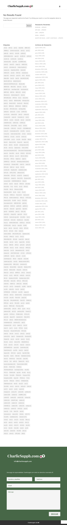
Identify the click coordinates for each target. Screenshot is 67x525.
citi (25, 125)
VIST (27, 414)
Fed (6, 189)
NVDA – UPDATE (40, 35)
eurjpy (13, 178)
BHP (12, 92)
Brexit (26, 103)
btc (6, 109)
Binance (7, 95)
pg (23, 308)
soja (16, 347)
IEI (5, 231)
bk (19, 97)
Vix (6, 416)
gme (17, 211)
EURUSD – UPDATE (40, 27)
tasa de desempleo (9, 364)
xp (26, 428)
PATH (6, 303)
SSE (17, 355)
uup (25, 408)
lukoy (18, 256)
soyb (26, 350)
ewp (16, 183)
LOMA (6, 256)
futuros (7, 200)
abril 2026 (38, 58)
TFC (6, 372)
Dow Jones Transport (24, 150)
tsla (6, 380)
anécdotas (12, 67)
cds (22, 120)
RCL (6, 319)
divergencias (24, 145)
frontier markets (14, 197)
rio (14, 325)
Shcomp (28, 336)
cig (19, 125)
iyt (16, 242)
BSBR (25, 106)
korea (22, 247)
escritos (6, 170)
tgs (18, 372)
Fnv (23, 192)
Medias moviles (24, 261)
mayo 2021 (38, 217)
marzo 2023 (38, 158)
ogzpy (26, 292)
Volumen (22, 416)
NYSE (14, 292)
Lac (12, 250)
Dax (24, 139)
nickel (6, 283)
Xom (16, 428)
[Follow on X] (8, 466)
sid (17, 339)
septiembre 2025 (39, 77)
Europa (27, 178)
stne (6, 358)
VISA (21, 414)
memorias (23, 264)
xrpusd (12, 430)
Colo (19, 128)
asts (12, 72)
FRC (6, 197)
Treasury (26, 375)
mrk (23, 272)
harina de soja (14, 217)
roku (6, 328)
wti (21, 422)
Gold (6, 214)
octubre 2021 (38, 203)
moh (12, 272)
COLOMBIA (27, 128)
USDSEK (7, 405)
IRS (15, 239)
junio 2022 (38, 182)
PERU (11, 306)
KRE (28, 247)
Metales (27, 267)
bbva (19, 86)
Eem (6, 158)
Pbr (17, 303)
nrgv (29, 286)
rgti (23, 322)
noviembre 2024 (39, 104)
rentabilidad (8, 322)
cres (28, 131)
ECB (22, 153)
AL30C (6, 59)
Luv (23, 256)
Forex (19, 195)
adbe (6, 53)
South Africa (24, 347)
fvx (14, 200)
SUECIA (12, 358)
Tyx (6, 386)
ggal (18, 208)
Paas (17, 297)
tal (27, 361)
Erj (17, 167)
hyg (20, 225)
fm (19, 192)
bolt (10, 100)
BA (28, 75)
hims (13, 220)
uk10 (17, 386)
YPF (17, 433)
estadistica (22, 170)
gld (5, 211)
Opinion (18, 294)
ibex (16, 228)
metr (6, 269)
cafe (20, 114)
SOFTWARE (8, 347)
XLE (16, 425)
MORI (17, 272)
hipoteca (20, 220)
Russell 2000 (15, 331)
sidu (23, 339)
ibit (21, 228)
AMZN (24, 64)
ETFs (13, 172)
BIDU (18, 92)
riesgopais (7, 325)
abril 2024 (38, 123)
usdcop (27, 397)
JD (28, 242)
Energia (15, 164)
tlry (28, 372)
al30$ (29, 56)
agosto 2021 (38, 209)
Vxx (22, 419)
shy (12, 339)
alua (14, 61)
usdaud (14, 394)
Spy (6, 355)
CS (12, 136)
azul (18, 75)
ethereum (20, 172)
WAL (27, 419)
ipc (17, 236)
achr (22, 50)
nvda (11, 289)
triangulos (8, 378)
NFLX (24, 281)
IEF (26, 228)
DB (29, 139)
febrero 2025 (38, 96)
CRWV (6, 136)
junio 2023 (38, 150)
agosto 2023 (38, 144)
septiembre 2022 (39, 174)
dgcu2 (26, 142)
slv (5, 344)
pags (24, 297)
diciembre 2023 (39, 133)
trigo (16, 378)
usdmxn (7, 403)
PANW (28, 300)
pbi (11, 303)
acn (27, 50)
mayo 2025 (38, 88)
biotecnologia (15, 95)
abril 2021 (38, 219)
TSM (12, 380)
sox (15, 350)
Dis (16, 145)
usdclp (13, 397)
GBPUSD (17, 203)
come (6, 131)
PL (28, 308)
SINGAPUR (25, 342)
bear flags (15, 89)
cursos (23, 136)
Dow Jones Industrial (10, 150)
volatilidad (14, 416)
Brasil (12, 103)
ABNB (6, 50)
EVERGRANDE (16, 181)
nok (11, 286)
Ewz (6, 186)
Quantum (19, 317)
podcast (20, 311)
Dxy (11, 153)
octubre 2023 (38, 139)
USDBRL (22, 394)
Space (6, 353)
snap (22, 344)
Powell (28, 311)
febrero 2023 (38, 160)
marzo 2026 (38, 61)
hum (14, 225)
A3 (5, 47)
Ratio (26, 317)
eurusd (7, 181)
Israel (21, 239)
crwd (29, 133)
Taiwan (21, 361)
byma (12, 111)
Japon (21, 242)
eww (27, 183)
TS (27, 378)
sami (6, 333)
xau (5, 425)
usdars (7, 394)
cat (27, 117)
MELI (15, 264)
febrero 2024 (38, 128)
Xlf (22, 425)
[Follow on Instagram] (11, 466)
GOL (23, 211)
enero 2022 (38, 195)
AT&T (18, 72)
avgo (6, 75)
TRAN (18, 375)
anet (6, 67)
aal (15, 47)
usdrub (21, 403)
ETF (6, 172)
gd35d (18, 206)
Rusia (6, 331)
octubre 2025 (38, 74)
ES (22, 167)
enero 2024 (38, 131)
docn (11, 147)
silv (11, 342)
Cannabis (21, 117)
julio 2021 (37, 211)
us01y (13, 392)
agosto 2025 (38, 80)
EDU (12, 156)
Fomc (6, 195)
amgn (18, 64)
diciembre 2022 (39, 166)
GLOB (11, 211)
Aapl (21, 47)
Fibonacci (18, 189)
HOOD (22, 222)
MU (5, 278)
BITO (15, 97)
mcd (15, 261)
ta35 (15, 361)
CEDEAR (7, 122)
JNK (16, 244)
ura (15, 389)
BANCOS (17, 81)
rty (25, 328)
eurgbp (25, 175)
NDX (6, 281)
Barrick (22, 84)
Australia (25, 72)
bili (23, 92)
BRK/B (18, 106)
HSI (28, 222)
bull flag (22, 109)
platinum (7, 311)
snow (28, 344)
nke (6, 286)
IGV (11, 231)
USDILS (6, 400)
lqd (12, 256)
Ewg (24, 181)
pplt (6, 314)
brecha (19, 103)
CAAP (24, 111)
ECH (28, 153)
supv (25, 358)
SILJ (6, 342)
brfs (5, 106)
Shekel (6, 339)
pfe (14, 308)
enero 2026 (38, 66)
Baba (6, 78)
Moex (6, 272)
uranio (21, 389)
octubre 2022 (38, 171)
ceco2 (28, 120)
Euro (20, 178)
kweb (6, 250)
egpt (24, 158)
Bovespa (26, 100)
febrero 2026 (38, 63)
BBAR (6, 86)
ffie (11, 189)
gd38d (25, 206)
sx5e (6, 361)
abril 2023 (38, 155)
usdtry (21, 405)
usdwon (6, 408)
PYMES (19, 314)
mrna (28, 272)
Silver (17, 342)
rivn (25, 325)
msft (22, 275)
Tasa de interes (22, 364)
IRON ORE (7, 239)
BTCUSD (13, 109)
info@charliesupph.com (23, 461)
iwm (11, 242)
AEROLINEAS (8, 56)
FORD (12, 195)
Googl (13, 214)
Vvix (6, 419)
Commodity (14, 131)
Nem (13, 281)
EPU (6, 167)
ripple (19, 325)
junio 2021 (38, 214)
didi (10, 145)
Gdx (6, 208)
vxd (11, 419)
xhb (10, 425)
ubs (11, 386)
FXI (24, 200)
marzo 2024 (38, 125)
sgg (13, 336)
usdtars (14, 405)
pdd (27, 303)
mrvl (6, 275)
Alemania (7, 61)
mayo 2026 (38, 55)
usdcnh (20, 397)
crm (23, 133)
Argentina (15, 70)
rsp (10, 328)
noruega (17, 286)
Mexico (12, 269)
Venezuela (7, 414)
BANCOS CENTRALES (10, 84)
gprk (20, 214)
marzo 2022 (38, 190)
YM (6, 433)
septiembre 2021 (39, 206)
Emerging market (23, 161)
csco (18, 136)
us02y (20, 392)
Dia (5, 145)
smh (16, 344)
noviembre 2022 (39, 168)
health (6, 220)
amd (12, 64)
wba (10, 422)
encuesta (7, 164)
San (11, 333)
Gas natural (8, 203)
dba (5, 142)
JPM (6, 247)
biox (23, 95)
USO (20, 408)
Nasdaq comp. (24, 278)
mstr (28, 275)
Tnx (12, 375)
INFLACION (17, 233)
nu (5, 289)
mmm (25, 269)
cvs (13, 139)
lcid (27, 250)
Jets (6, 244)
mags (20, 258)
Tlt (6, 375)
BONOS (17, 100)
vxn (16, 419)
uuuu (6, 411)
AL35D (20, 59)
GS (25, 214)
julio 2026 (37, 50)
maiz (26, 258)
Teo (27, 369)
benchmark (24, 89)
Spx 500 (26, 353)
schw (22, 333)
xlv (5, 428)
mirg (19, 269)
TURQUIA (24, 380)
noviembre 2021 (39, 201)
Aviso (12, 75)
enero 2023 (38, 163)
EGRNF (6, 161)
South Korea (8, 350)
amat (6, 64)
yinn (24, 430)
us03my (27, 392)
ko (16, 247)
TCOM (19, 367)
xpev (6, 430)
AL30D (13, 59)
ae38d (23, 53)
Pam (22, 300)
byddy (6, 111)
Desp (19, 142)
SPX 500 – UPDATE (40, 30)
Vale (16, 411)
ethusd (6, 175)
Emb (13, 161)
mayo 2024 (38, 120)
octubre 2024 (38, 107)
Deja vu (12, 142)
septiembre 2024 (39, 109)
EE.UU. (24, 156)
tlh (23, 372)
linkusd (6, 253)
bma (25, 97)
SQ (11, 355)
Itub (6, 242)
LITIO (28, 253)
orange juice (27, 294)
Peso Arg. (19, 306)
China (14, 125)
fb (16, 186)
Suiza (18, 358)
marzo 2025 (38, 93)
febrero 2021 (38, 225)
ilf (16, 231)
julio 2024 (37, 115)
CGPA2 (22, 122)
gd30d (6, 206)
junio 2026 (38, 53)
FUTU (28, 197)
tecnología (19, 369)
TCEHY (12, 367)
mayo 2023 (38, 152)
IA (24, 225)
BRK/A (11, 106)
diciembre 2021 (39, 198)
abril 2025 (38, 90)
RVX (24, 331)
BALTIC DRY (8, 81)
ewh (6, 183)
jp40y (28, 244)
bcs (24, 86)
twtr (15, 383)
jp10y (22, 244)
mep (6, 267)
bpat (6, 103)
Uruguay (7, 392)
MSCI (16, 275)
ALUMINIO (22, 61)
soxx (21, 350)
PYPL (26, 314)
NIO (25, 283)
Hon (6, 222)
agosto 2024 (38, 112)
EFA (12, 158)
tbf (5, 367)
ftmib (22, 197)
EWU (22, 183)
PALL (6, 300)
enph (22, 164)
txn (26, 383)
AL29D (22, 56)
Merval (13, 267)
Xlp (28, 425)
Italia (27, 239)
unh (5, 389)
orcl (6, 297)
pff (19, 308)
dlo (5, 147)
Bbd (13, 86)
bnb (5, 100)
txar (21, 383)
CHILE (6, 125)
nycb (22, 289)
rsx (15, 328)
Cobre (6, 128)
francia (26, 195)
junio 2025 (38, 85)
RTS (21, 328)
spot (19, 353)
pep (5, 306)
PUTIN (12, 314)
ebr (17, 153)
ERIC (12, 167)
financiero (8, 192)
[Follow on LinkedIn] (15, 466)
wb (5, 422)
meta (20, 267)
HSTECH (7, 225)
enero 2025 (38, 98)
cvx (18, 139)
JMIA (11, 244)
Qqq (12, 317)
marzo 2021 (38, 222)
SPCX (13, 353)
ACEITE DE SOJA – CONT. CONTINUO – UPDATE (49, 38)
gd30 (24, 203)
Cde (17, 120)
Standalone (25, 355)
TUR (17, 380)
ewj (11, 183)
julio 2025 (37, 82)
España (14, 170)
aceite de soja (14, 50)
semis (7, 336)
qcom (6, 317)
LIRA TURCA (15, 253)
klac (12, 247)
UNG (29, 386)
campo (26, 114)
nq (23, 286)
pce (22, 303)
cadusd (14, 114)
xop (21, 428)
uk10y (23, 386)
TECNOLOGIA (8, 369)
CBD (6, 120)
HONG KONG (13, 222)
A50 (10, 47)
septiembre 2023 (39, 141)
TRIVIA (22, 378)
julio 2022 (37, 179)
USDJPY (14, 400)
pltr (14, 311)
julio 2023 (37, 147)
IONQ (12, 236)
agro (16, 56)
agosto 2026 (38, 47)
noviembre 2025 (39, 72)
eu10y (19, 175)
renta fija (17, 322)
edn (6, 156)
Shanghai (19, 336)
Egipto (18, 158)
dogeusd (17, 147)
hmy (27, 220)
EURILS (6, 178)
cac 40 (6, 114)
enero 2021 (38, 227)
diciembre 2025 (39, 69)
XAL (27, 422)
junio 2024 (38, 117)
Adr (17, 53)
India (21, 231)
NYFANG (7, 292)
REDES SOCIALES (20, 319)
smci (10, 344)
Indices (7, 233)
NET (19, 281)
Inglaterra (26, 233)
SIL (27, 339)
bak (17, 78)
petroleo (7, 308)
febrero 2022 (38, 192)
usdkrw (21, 400)
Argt (23, 70)
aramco (6, 70)
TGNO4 (12, 372)
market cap (8, 261)
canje (14, 117)
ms (10, 275)
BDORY (7, 89)
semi (28, 333)
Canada (7, 117)
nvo (17, 289)
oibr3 (6, 294)
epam (28, 164)
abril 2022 (38, 187)
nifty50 (12, 283)
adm (11, 53)
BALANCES (24, 78)
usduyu (28, 405)
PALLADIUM (14, 300)
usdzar (13, 408)
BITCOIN (7, 97)
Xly (10, 428)
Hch (22, 217)
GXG (6, 217)
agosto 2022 (38, 176)
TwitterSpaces (8, 383)
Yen (19, 430)
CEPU (15, 122)
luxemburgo (7, 258)
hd (28, 217)
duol (6, 153)
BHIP (6, 92)
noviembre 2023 (39, 136)
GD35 (12, 206)
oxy (12, 297)
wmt (16, 422)
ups (10, 389)
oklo (11, 294)
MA (14, 258)
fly (14, 192)
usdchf (6, 397)
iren (22, 236)
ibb (10, 228)
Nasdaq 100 (13, 278)
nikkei (19, 283)
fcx (20, 186)
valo (21, 411)
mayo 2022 (38, 184)
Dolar (25, 147)
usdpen (14, 403)
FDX (26, 186)
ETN (13, 175)
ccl (11, 120)
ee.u (17, 156)
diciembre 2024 (39, 101)
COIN (13, 128)
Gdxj (12, 208)
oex (20, 292)
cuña (7, 139)
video (15, 414)
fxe (19, 200)
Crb (22, 131)
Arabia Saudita (22, 67)
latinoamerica (20, 250)
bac (12, 78)
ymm (11, 433)
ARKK (6, 72)
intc (6, 236)
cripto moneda (15, 133)
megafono (8, 264)
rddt (11, 319)
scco (17, 333)
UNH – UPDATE (39, 32)
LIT (22, 253)
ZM (23, 433)
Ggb (25, 208)
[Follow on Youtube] (18, 466)
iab (5, 228)
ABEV (27, 47)
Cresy (6, 133)
